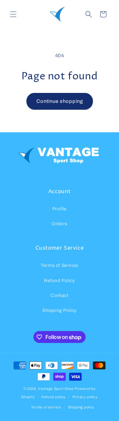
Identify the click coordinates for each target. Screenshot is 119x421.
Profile (59, 208)
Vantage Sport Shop (56, 389)
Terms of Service (59, 265)
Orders (59, 223)
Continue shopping (59, 101)
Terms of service (46, 407)
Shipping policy (81, 407)
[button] (13, 14)
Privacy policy (85, 397)
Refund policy (53, 397)
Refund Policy (59, 280)
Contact (59, 295)
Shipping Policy (59, 310)
